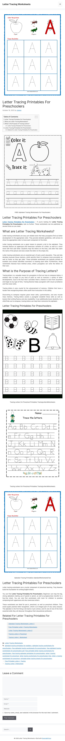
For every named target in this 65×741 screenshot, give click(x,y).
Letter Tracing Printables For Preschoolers (18, 119)
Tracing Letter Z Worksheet (14, 664)
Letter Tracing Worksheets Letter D (20, 630)
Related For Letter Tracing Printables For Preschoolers (22, 130)
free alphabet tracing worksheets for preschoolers (29, 648)
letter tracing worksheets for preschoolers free (35, 656)
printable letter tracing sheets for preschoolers (36, 658)
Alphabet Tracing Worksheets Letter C (21, 624)
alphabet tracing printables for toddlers (18, 646)
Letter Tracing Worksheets (16, 4)
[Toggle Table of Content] (35, 116)
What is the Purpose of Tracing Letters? (17, 123)
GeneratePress (46, 738)
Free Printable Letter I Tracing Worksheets (23, 627)
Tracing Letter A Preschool (18, 634)
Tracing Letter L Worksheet (18, 637)
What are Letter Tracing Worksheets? (16, 121)
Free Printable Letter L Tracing (15, 661)
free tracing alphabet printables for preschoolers (28, 653)
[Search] (30, 730)
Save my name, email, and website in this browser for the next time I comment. (31, 713)
